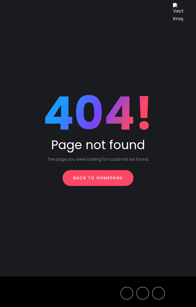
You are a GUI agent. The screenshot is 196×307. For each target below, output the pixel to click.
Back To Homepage (98, 178)
